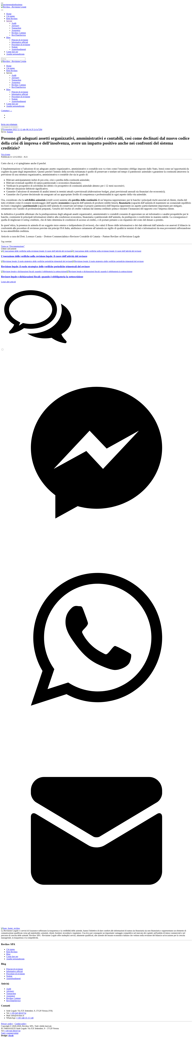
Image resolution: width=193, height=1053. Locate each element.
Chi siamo (10, 16)
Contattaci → (6, 110)
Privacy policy (7, 1024)
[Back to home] (13, 7)
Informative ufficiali (20, 42)
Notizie (15, 47)
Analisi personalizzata (15, 54)
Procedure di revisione (21, 44)
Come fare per (12, 52)
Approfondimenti (19, 49)
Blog (8, 37)
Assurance (16, 30)
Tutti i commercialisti (9, 1033)
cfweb (11, 1035)
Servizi (9, 21)
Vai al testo (5, 154)
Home (8, 14)
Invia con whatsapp (9, 124)
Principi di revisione (20, 40)
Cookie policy (20, 1024)
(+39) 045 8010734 (18, 1013)
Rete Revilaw (12, 18)
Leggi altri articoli (8, 282)
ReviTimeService (19, 35)
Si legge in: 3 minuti (9, 127)
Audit (14, 23)
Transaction (16, 28)
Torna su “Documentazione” (13, 246)
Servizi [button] (9, 73)
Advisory (15, 26)
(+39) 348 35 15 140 (24, 1018)
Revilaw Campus (19, 33)
